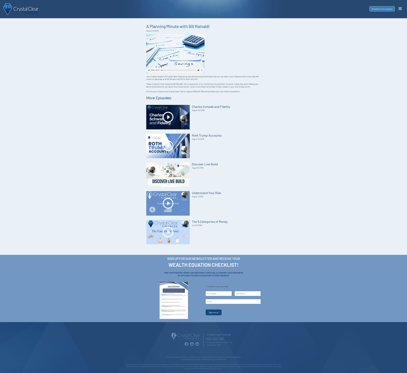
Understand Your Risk (206, 193)
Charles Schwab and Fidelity (211, 106)
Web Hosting (208, 359)
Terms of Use (218, 357)
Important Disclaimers (232, 357)
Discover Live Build (205, 164)
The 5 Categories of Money (210, 221)
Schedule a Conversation (382, 9)
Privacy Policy (207, 357)
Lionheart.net (221, 359)
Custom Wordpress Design (191, 359)
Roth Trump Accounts (207, 135)
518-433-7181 (215, 339)
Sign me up (213, 312)
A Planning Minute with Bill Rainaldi (178, 26)
